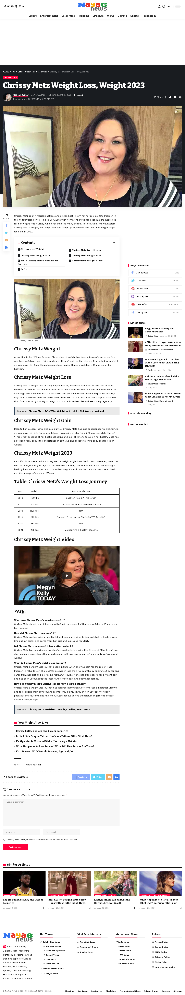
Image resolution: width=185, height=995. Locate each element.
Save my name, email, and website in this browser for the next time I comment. (43, 839)
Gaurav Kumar (20, 95)
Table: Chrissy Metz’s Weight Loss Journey (38, 262)
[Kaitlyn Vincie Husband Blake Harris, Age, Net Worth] (135, 380)
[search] (163, 6)
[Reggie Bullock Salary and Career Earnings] (135, 332)
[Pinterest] (16, 6)
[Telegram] (23, 6)
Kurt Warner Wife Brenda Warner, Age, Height (44, 751)
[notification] (159, 6)
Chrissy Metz (33, 764)
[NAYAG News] (92, 6)
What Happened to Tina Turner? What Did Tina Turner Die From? (55, 746)
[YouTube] (12, 6)
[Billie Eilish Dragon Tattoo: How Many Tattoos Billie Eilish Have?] (135, 346)
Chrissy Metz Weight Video (87, 260)
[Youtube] (155, 304)
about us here (24, 978)
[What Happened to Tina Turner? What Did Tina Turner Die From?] (135, 397)
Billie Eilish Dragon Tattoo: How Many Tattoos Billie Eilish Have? (54, 736)
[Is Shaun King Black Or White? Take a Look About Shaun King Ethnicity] (135, 363)
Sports (162, 384)
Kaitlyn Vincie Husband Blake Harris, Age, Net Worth (48, 741)
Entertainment (166, 350)
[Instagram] (20, 6)
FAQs (24, 269)
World (150, 370)
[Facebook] (5, 6)
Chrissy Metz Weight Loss (86, 250)
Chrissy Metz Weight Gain (35, 255)
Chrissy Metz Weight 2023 (86, 255)
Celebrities (10, 77)
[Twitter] (8, 6)
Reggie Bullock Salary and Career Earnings (42, 731)
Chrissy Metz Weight (32, 249)
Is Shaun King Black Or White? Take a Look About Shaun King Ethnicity (162, 362)
